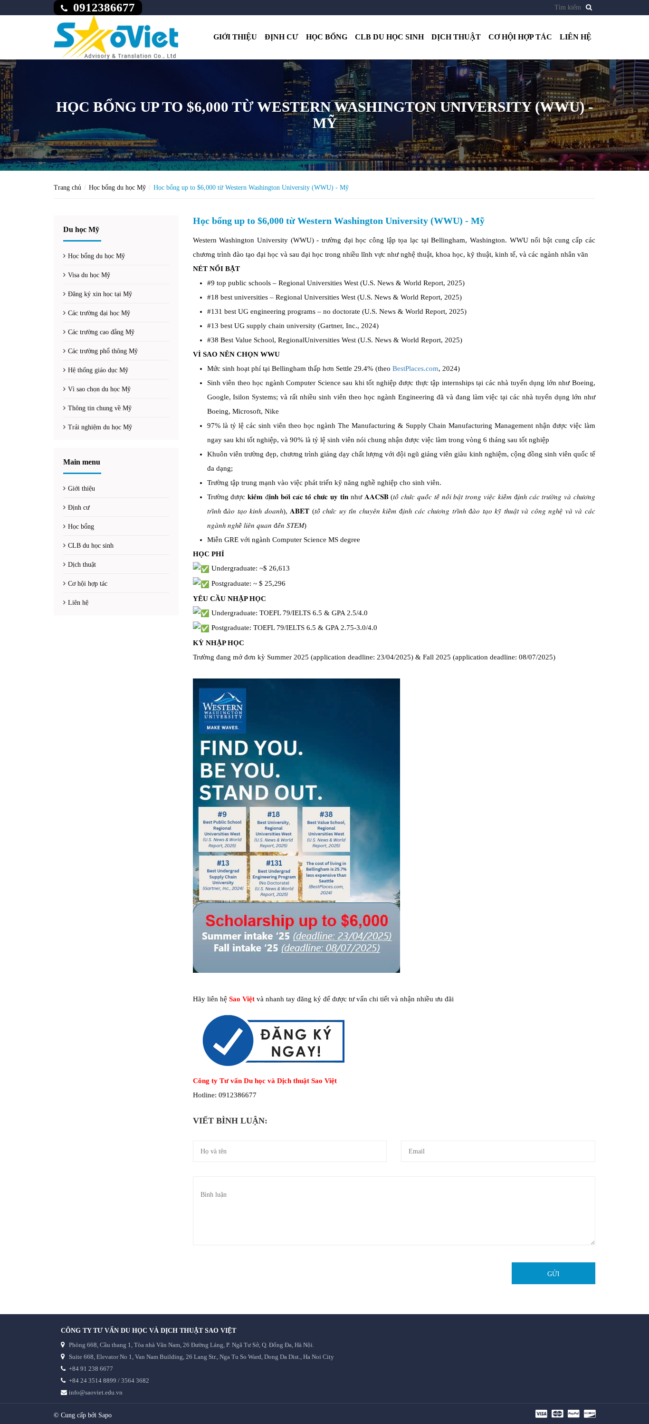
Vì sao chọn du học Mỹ (99, 389)
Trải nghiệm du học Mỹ (100, 427)
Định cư (281, 37)
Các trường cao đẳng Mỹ (101, 332)
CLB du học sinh (389, 37)
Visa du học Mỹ (89, 275)
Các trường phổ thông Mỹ (103, 351)
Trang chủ (67, 187)
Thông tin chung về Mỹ (100, 408)
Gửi (553, 1274)
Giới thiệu (235, 37)
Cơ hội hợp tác (520, 37)
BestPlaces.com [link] (415, 368)
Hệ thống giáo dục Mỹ (98, 370)
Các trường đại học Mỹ (99, 313)
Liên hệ (576, 37)
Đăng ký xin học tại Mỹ (100, 294)
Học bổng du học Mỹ (117, 187)
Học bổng (326, 37)
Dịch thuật (456, 37)
